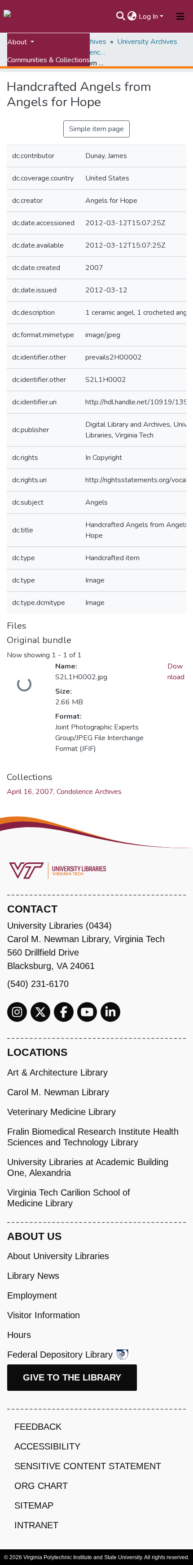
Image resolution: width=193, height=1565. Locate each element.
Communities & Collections (48, 60)
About (18, 42)
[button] (132, 16)
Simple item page (96, 129)
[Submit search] (121, 16)
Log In (148, 16)
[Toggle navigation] (180, 17)
